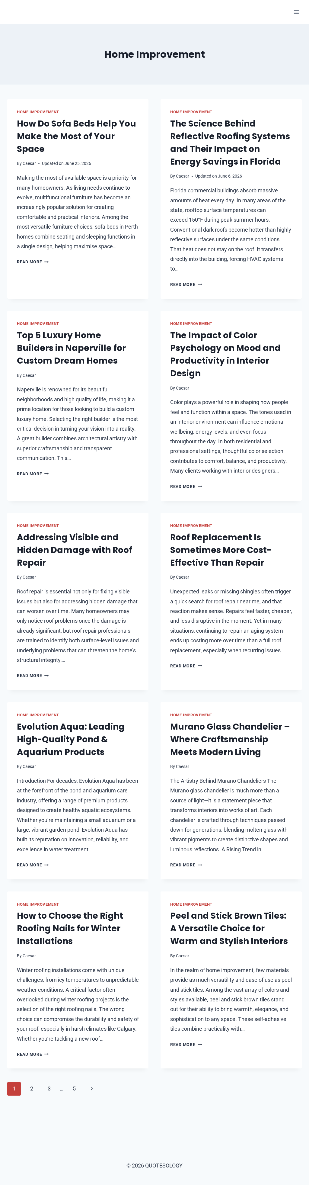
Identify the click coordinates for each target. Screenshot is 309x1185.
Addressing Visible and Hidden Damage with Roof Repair (74, 550)
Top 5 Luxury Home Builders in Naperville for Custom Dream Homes (71, 348)
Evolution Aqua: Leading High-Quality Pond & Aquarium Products (71, 739)
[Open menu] (296, 12)
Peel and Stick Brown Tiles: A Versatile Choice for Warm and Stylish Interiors (229, 928)
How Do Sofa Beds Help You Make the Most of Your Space (76, 136)
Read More (33, 262)
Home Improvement (38, 112)
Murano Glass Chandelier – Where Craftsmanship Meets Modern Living (230, 739)
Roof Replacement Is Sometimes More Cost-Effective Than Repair (220, 550)
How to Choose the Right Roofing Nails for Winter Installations (70, 928)
